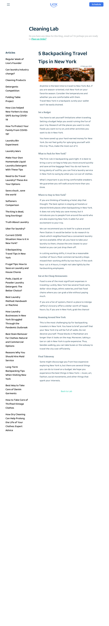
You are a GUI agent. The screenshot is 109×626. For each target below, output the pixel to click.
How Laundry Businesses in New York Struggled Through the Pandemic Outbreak (17, 320)
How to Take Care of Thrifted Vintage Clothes (17, 404)
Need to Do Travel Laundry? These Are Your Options (16, 180)
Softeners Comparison (12, 203)
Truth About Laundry (17, 222)
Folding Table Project (13, 99)
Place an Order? (38, 39)
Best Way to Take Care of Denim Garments (15, 389)
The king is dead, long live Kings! (15, 214)
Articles (10, 53)
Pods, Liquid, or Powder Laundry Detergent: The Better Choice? (15, 285)
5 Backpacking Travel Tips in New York (16, 254)
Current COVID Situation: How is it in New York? (17, 239)
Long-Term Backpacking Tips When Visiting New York (16, 373)
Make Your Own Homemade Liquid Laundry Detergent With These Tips (16, 164)
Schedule (96, 4)
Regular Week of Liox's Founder (15, 61)
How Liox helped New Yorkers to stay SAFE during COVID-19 (17, 114)
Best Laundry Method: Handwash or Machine (16, 301)
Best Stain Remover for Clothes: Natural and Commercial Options (16, 340)
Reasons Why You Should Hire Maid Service (15, 356)
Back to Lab (66, 391)
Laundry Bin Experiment (12, 143)
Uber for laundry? (15, 229)
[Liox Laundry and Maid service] (49, 8)
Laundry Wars (13, 151)
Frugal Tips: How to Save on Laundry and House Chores (17, 268)
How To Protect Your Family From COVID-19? (17, 130)
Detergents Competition (12, 89)
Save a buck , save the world (15, 193)
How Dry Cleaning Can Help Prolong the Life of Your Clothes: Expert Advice (15, 422)
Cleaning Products (16, 80)
